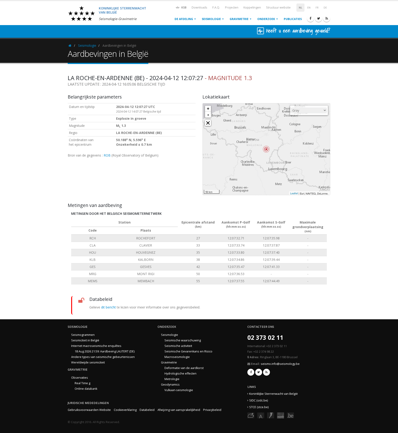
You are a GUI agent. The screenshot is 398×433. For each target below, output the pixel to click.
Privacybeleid (212, 410)
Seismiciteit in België (85, 340)
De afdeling (184, 19)
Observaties (79, 378)
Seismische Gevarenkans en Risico (188, 351)
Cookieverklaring (125, 410)
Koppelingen (252, 7)
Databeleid (147, 410)
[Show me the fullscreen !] (208, 123)
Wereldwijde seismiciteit (88, 362)
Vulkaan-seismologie (178, 390)
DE (325, 7)
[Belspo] (280, 415)
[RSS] (326, 18)
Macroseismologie (177, 357)
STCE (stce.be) (259, 407)
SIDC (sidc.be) (258, 400)
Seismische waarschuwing (182, 340)
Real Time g (82, 383)
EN (308, 7)
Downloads (199, 7)
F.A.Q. (216, 7)
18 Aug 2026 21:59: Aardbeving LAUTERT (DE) (105, 351)
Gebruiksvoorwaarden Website (89, 410)
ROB (107, 155)
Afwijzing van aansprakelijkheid (179, 410)
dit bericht (108, 307)
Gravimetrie (239, 19)
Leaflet (294, 193)
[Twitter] (318, 18)
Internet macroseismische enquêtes (96, 346)
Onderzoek (266, 19)
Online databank (86, 389)
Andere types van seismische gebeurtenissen (103, 357)
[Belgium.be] (290, 415)
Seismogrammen (83, 335)
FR (317, 7)
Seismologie (211, 19)
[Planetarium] (250, 415)
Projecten (231, 7)
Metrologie (171, 379)
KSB (184, 7)
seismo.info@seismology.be (280, 364)
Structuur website (278, 7)
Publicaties (293, 19)
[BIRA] (260, 415)
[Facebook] (310, 18)
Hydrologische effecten (180, 373)
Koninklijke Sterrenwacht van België (273, 394)
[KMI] (270, 415)
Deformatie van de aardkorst (184, 368)
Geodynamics (170, 385)
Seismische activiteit (178, 346)
